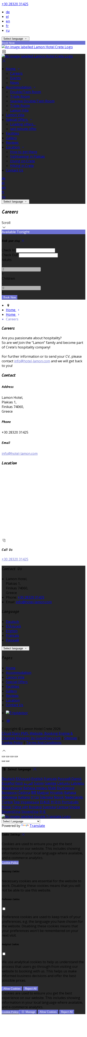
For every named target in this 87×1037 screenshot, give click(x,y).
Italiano (24, 797)
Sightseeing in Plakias (27, 156)
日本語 (45, 802)
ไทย (17, 802)
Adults (7, 259)
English (12, 631)
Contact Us (14, 170)
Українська (29, 802)
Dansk (76, 778)
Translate (37, 825)
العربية (28, 783)
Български (65, 788)
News (14, 82)
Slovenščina (11, 811)
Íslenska (46, 797)
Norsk (59, 797)
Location (13, 147)
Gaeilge (50, 783)
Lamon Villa (19, 110)
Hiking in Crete (22, 165)
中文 (42, 811)
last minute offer (23, 128)
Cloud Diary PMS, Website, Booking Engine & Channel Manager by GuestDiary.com (37, 735)
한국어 (56, 802)
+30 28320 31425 (15, 4)
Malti (52, 788)
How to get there (23, 151)
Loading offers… (23, 124)
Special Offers (17, 119)
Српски (62, 807)
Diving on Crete (22, 161)
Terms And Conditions (43, 742)
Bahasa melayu (35, 788)
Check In (8, 250)
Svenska (49, 807)
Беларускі (10, 792)
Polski (6, 807)
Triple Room (20, 96)
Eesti (19, 783)
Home (11, 68)
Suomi (39, 783)
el (7, 16)
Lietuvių (63, 783)
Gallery (11, 138)
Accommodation (19, 87)
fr (7, 25)
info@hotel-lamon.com (32, 361)
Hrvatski (56, 792)
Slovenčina (29, 811)
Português (70, 802)
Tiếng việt (20, 807)
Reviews (12, 142)
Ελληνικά (13, 626)
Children (8, 278)
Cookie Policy (12, 742)
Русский (12, 640)
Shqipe (74, 807)
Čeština (24, 792)
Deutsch (12, 621)
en (8, 21)
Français (12, 635)
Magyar (43, 792)
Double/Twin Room (25, 92)
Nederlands (74, 797)
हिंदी (33, 792)
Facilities (12, 133)
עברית (35, 797)
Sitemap (70, 738)
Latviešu (77, 783)
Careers (16, 73)
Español (8, 783)
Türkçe (7, 802)
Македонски (12, 788)
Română (35, 807)
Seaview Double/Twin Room (32, 101)
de (8, 12)
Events (15, 78)
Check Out (10, 255)
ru (8, 30)
